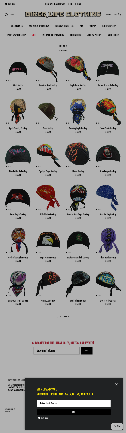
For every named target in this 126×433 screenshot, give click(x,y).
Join (74, 412)
